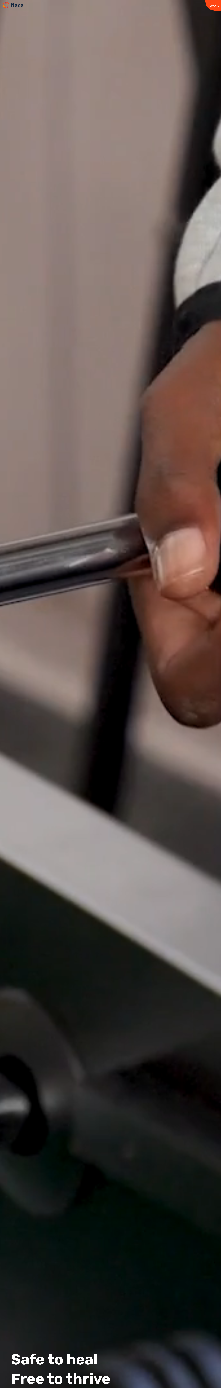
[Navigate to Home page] (13, 5)
